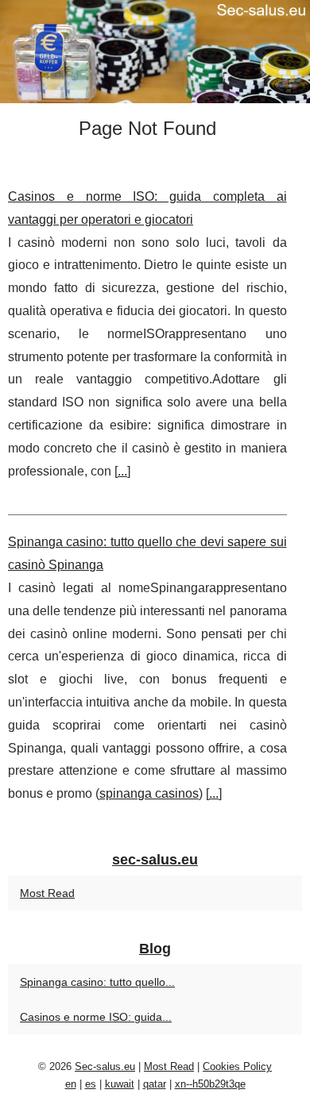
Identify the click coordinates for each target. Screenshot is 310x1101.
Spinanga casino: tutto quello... (97, 982)
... (122, 471)
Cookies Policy (237, 1066)
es (90, 1084)
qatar (154, 1084)
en (70, 1084)
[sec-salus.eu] (155, 51)
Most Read (47, 893)
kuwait (119, 1084)
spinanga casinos (149, 793)
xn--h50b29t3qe (210, 1084)
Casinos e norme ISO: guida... (96, 1017)
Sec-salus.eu (105, 1066)
